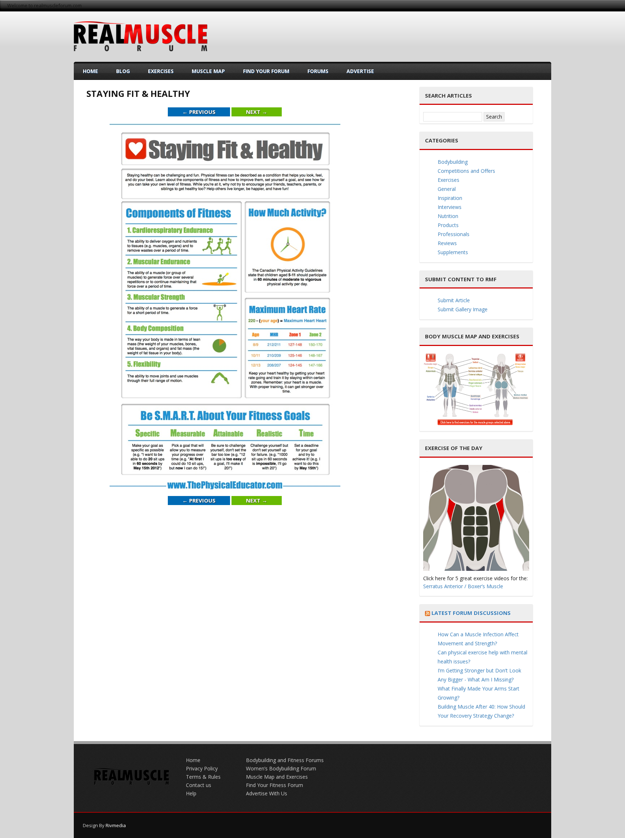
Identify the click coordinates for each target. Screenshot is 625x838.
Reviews (447, 243)
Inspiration (450, 197)
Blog (123, 71)
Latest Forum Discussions (471, 612)
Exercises (161, 71)
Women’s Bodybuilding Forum (281, 768)
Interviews (450, 207)
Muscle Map (208, 71)
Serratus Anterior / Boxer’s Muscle (463, 586)
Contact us (198, 785)
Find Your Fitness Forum (274, 785)
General (447, 188)
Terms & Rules (203, 776)
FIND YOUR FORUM (266, 71)
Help (191, 793)
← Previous (199, 111)
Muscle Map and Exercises (277, 776)
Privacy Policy (202, 768)
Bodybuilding (453, 161)
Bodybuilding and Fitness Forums (285, 760)
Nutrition (448, 216)
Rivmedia (116, 825)
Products (448, 225)
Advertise (360, 71)
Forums (317, 71)
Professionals (453, 234)
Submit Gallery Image (463, 309)
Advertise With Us (266, 793)
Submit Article (454, 300)
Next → (256, 111)
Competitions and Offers (466, 170)
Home (90, 71)
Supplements (453, 252)
